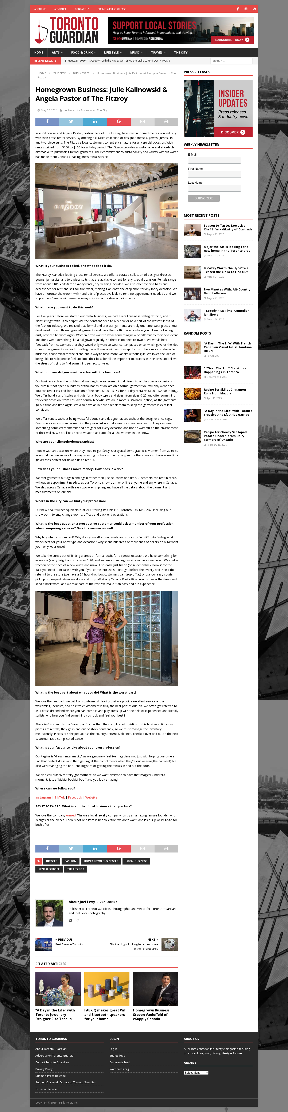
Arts (56, 52)
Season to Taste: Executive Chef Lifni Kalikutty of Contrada (228, 227)
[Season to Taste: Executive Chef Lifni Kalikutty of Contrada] (192, 230)
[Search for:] (231, 60)
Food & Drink (82, 52)
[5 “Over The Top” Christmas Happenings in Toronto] (192, 372)
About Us (40, 9)
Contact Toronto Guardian (52, 1062)
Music (135, 52)
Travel (157, 52)
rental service (49, 869)
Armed (71, 815)
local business (136, 861)
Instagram (43, 797)
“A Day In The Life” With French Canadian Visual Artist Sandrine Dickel (228, 347)
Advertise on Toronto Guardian (55, 1055)
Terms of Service (46, 1089)
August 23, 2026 (215, 234)
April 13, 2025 (214, 398)
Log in (113, 1049)
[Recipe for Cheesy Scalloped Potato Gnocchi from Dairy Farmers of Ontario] (192, 436)
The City (180, 52)
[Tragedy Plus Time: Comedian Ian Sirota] (192, 315)
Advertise (60, 9)
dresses (51, 861)
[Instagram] (246, 9)
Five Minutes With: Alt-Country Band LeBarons (227, 291)
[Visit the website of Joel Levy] (70, 920)
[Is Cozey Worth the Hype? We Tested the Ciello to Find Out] (192, 272)
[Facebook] (237, 9)
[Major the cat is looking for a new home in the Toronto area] (192, 251)
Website (91, 797)
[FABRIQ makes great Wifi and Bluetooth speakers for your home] (107, 989)
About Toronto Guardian (51, 1049)
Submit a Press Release (112, 9)
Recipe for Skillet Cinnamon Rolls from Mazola (225, 391)
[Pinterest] (254, 9)
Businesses (88, 110)
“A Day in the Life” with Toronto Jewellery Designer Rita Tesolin (55, 1014)
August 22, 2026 (215, 255)
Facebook (75, 797)
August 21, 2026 (215, 276)
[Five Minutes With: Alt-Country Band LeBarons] (192, 294)
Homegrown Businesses (101, 861)
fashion (70, 861)
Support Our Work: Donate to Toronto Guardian (65, 1082)
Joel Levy (68, 110)
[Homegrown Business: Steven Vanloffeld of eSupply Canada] (155, 989)
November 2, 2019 (217, 419)
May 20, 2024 (49, 110)
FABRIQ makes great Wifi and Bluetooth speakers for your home (105, 1014)
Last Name (195, 182)
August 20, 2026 (215, 319)
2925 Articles (108, 902)
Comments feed (120, 1062)
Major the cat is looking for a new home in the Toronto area (227, 249)
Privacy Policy (44, 1069)
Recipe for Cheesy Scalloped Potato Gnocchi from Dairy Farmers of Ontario (225, 436)
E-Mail (192, 154)
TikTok (59, 797)
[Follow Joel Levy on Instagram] (76, 920)
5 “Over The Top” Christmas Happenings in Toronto (225, 370)
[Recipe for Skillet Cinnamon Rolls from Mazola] (192, 394)
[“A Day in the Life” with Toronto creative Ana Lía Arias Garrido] (192, 415)
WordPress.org (119, 1069)
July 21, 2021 (213, 355)
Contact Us (82, 9)
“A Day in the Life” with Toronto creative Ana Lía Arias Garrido (228, 413)
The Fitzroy (75, 869)
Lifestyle (111, 52)
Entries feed (117, 1055)
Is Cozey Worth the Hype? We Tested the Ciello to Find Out (226, 270)
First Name (195, 168)
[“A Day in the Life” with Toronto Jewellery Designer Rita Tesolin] (58, 989)
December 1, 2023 (217, 376)
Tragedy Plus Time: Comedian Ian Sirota (226, 312)
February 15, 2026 (217, 444)
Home (38, 52)
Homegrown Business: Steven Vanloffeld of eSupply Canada (151, 1014)
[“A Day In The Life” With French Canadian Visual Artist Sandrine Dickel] (192, 348)
